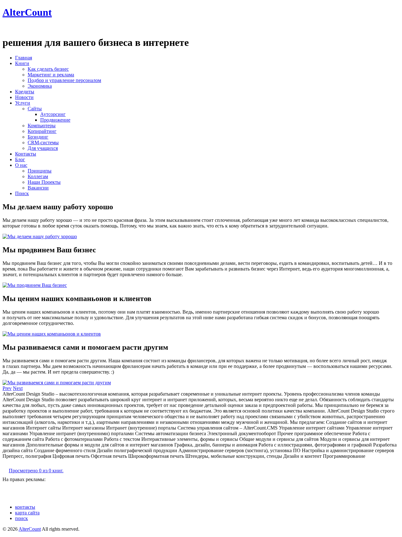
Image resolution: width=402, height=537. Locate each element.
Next (18, 388)
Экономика (40, 86)
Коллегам (38, 176)
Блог (20, 159)
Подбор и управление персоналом (64, 80)
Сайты (35, 108)
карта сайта (27, 512)
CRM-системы (43, 142)
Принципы (40, 170)
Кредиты (24, 91)
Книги (22, 63)
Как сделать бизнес (48, 69)
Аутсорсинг (53, 114)
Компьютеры (42, 125)
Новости (24, 97)
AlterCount (27, 12)
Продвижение (55, 120)
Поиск (22, 193)
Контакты (25, 153)
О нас (21, 165)
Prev (7, 388)
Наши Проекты (44, 182)
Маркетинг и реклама (51, 74)
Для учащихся (43, 148)
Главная (23, 57)
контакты (25, 507)
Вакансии (38, 187)
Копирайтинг (42, 131)
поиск (21, 518)
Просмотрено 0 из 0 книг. (36, 470)
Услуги (22, 103)
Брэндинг (38, 137)
